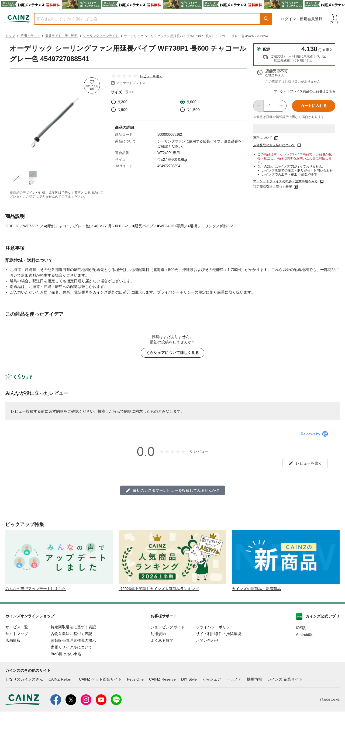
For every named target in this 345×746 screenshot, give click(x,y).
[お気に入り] (92, 85)
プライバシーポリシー (215, 627)
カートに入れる (314, 105)
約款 (60, 411)
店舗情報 (12, 640)
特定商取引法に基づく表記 (272, 187)
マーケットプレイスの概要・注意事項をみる (285, 181)
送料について (262, 138)
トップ (10, 36)
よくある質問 (162, 640)
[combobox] (143, 18)
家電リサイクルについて (71, 647)
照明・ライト (30, 36)
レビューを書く (151, 76)
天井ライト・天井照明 (61, 36)
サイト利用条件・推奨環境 (218, 634)
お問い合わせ (207, 640)
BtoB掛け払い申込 (66, 654)
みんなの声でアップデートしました (35, 589)
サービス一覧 (16, 627)
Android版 (304, 634)
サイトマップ (16, 634)
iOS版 (301, 628)
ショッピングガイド (168, 627)
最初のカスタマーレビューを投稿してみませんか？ (176, 490)
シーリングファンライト (101, 36)
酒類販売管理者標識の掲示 (73, 640)
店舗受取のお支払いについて (274, 145)
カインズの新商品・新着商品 (256, 589)
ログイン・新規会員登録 (301, 19)
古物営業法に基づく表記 (71, 634)
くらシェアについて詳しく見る (172, 352)
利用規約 (158, 634)
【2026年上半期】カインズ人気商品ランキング (159, 589)
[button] (266, 19)
